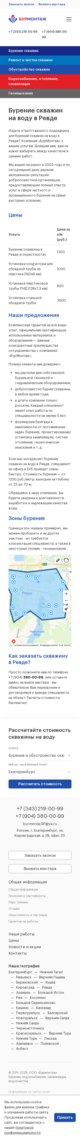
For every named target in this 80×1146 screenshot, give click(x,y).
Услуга (14, 748)
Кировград (25, 987)
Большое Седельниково (35, 1003)
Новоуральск (27, 1018)
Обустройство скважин (29, 69)
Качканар (43, 1008)
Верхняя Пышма (52, 977)
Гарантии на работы (23, 921)
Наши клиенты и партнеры (28, 915)
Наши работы (22, 934)
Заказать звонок (21, 4)
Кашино (22, 1008)
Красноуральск (28, 1033)
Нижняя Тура (26, 1038)
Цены (14, 940)
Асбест (22, 1048)
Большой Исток (51, 992)
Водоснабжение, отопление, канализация (34, 81)
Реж (19, 997)
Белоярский (58, 1013)
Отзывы (14, 908)
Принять (65, 1117)
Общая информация (28, 882)
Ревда (47, 987)
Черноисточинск (30, 1028)
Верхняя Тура (60, 1033)
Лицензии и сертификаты (27, 896)
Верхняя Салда (57, 1018)
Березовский (27, 982)
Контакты (18, 953)
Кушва (50, 982)
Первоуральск (28, 1013)
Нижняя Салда (27, 1023)
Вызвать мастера (52, 4)
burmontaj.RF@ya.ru (40, 824)
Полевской (50, 1043)
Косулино (38, 997)
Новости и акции (25, 947)
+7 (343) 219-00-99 (23, 31)
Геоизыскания (21, 93)
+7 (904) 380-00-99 (40, 816)
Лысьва (50, 1038)
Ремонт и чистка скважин (30, 60)
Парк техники (18, 902)
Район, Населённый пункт (28, 765)
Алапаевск (24, 1043)
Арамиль (23, 992)
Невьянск (24, 977)
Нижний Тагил (51, 972)
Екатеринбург (20, 972)
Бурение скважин (23, 51)
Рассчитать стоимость (40, 784)
